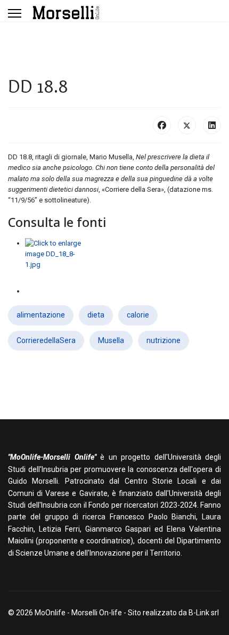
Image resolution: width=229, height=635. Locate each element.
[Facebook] (162, 125)
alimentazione (41, 315)
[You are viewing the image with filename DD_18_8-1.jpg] (123, 262)
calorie (138, 315)
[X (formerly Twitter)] (187, 125)
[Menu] (14, 13)
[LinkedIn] (212, 125)
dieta (95, 315)
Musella (111, 340)
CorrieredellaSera (46, 340)
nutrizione (163, 340)
